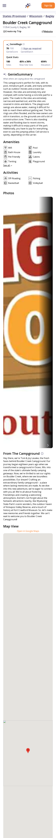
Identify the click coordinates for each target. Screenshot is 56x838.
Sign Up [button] (48, 5)
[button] (28, 6)
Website (48, 31)
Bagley (50, 16)
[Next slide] (48, 445)
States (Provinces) (14, 16)
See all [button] (6, 165)
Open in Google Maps (28, 531)
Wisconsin (35, 16)
